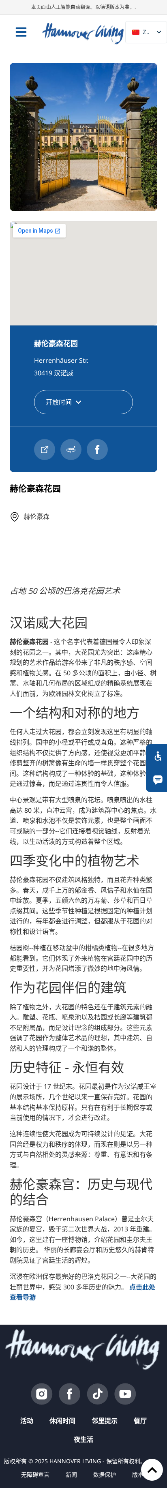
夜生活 (83, 1439)
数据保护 (104, 1474)
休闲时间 (62, 1420)
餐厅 (140, 1420)
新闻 (71, 1474)
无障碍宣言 (35, 1474)
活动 (26, 1420)
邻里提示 (105, 1420)
